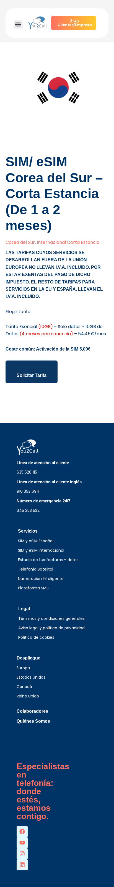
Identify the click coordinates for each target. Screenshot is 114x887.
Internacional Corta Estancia (68, 242)
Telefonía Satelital (35, 569)
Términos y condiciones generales (51, 618)
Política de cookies (36, 637)
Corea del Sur (20, 242)
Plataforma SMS (33, 588)
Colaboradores (32, 711)
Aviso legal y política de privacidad (51, 628)
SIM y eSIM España (35, 541)
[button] (18, 24)
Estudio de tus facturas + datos (48, 560)
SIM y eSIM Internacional (41, 550)
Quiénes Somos (33, 721)
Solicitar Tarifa (31, 375)
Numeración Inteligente (41, 578)
